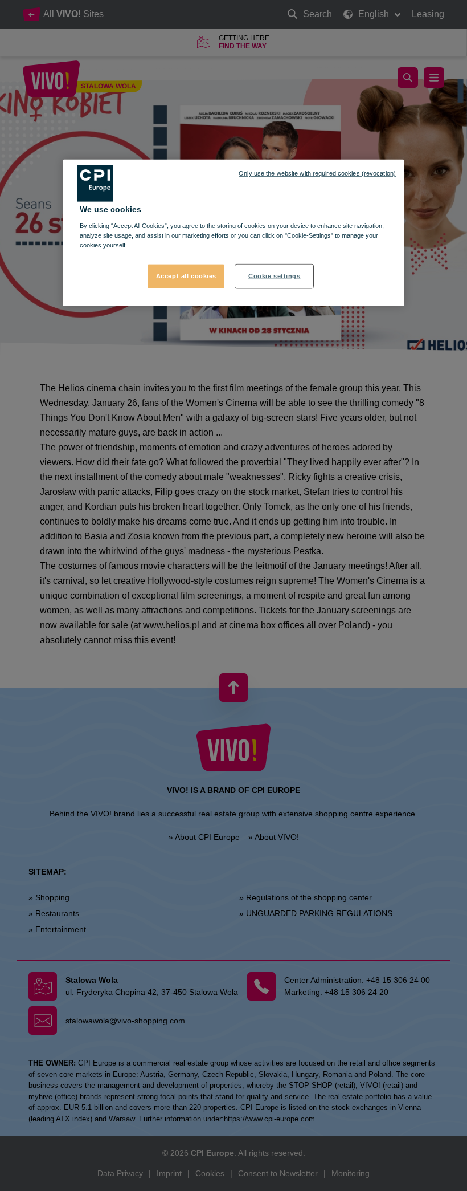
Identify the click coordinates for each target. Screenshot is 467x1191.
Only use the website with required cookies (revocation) (317, 173)
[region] (233, 233)
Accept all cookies (186, 276)
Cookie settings (274, 276)
